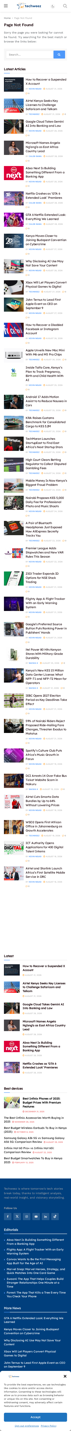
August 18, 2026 (53, 856)
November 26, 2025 (24, 1122)
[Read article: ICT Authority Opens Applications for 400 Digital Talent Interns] (14, 848)
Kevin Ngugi (35, 89)
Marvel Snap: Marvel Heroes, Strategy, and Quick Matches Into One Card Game (36, 1271)
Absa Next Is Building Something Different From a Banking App (45, 172)
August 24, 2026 (52, 473)
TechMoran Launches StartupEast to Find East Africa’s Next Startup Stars (44, 443)
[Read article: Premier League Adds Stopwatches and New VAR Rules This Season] (14, 553)
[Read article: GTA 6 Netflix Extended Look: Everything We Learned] (14, 220)
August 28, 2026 (54, 131)
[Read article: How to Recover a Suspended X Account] (14, 84)
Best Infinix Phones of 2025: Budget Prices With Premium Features (42, 1102)
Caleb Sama (35, 156)
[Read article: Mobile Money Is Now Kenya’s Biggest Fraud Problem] (14, 485)
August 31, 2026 (53, 89)
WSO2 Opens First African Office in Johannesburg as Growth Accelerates (44, 826)
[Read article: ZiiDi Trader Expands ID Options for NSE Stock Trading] (14, 578)
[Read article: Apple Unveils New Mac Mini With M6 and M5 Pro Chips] (14, 355)
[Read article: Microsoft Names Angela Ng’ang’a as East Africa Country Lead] (14, 148)
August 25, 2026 (54, 385)
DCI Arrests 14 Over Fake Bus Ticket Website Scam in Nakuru (46, 780)
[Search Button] (65, 6)
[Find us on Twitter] (17, 1216)
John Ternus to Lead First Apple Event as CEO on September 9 (43, 304)
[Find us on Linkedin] (45, 1216)
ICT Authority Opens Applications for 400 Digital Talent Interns (44, 847)
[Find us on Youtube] (36, 1216)
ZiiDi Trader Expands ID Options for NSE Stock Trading (42, 578)
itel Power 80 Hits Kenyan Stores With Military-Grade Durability (44, 654)
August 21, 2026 (53, 587)
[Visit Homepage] (29, 6)
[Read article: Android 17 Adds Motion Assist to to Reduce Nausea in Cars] (14, 402)
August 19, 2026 (53, 764)
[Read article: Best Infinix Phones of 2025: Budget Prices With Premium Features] (12, 1102)
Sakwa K (33, 663)
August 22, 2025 (43, 1152)
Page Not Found (23, 18)
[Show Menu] (6, 6)
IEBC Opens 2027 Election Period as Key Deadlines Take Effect (46, 700)
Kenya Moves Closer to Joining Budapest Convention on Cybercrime (46, 240)
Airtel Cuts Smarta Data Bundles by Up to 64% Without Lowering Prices (42, 801)
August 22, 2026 (54, 562)
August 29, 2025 (54, 1142)
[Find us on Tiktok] (55, 1216)
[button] (65, 1376)
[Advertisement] (35, 920)
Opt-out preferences (27, 1425)
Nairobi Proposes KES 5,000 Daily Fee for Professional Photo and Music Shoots (45, 502)
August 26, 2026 (54, 338)
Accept (35, 1417)
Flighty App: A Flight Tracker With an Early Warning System (45, 603)
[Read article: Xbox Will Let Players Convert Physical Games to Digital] (14, 287)
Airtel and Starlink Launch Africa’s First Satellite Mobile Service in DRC (45, 872)
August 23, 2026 (52, 541)
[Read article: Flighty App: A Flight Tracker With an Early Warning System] (14, 604)
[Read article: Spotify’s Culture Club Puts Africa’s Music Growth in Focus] (14, 755)
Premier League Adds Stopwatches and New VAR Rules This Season (45, 552)
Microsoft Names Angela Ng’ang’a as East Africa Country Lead (43, 147)
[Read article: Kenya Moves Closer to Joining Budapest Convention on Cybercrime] (14, 241)
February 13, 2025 (24, 1162)
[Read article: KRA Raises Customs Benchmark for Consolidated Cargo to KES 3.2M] (14, 423)
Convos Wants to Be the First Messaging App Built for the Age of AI (34, 1261)
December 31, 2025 (34, 1111)
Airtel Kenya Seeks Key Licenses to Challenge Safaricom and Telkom (42, 105)
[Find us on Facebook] (7, 1216)
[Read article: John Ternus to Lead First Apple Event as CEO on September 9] (14, 305)
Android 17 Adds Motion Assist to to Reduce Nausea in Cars (46, 401)
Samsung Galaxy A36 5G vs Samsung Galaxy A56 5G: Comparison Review (34, 1140)
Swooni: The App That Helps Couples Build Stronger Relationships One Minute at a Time (35, 1282)
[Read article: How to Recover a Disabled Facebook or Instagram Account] (14, 330)
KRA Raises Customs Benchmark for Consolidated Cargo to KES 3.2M (45, 422)
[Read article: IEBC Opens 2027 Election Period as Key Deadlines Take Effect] (14, 700)
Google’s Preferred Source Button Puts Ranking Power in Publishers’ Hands (46, 628)
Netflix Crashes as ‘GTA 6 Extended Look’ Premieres (40, 1065)
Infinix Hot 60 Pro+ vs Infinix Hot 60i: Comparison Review (29, 1150)
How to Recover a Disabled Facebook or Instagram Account (44, 329)
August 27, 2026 (53, 249)
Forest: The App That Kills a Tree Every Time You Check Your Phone (36, 1294)
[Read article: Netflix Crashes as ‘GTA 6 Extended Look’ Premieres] (14, 198)
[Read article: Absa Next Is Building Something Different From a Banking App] (14, 173)
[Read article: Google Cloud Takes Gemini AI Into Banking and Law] (14, 126)
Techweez (34, 114)
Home (7, 18)
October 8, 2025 (25, 1132)
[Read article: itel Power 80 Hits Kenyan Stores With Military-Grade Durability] (14, 654)
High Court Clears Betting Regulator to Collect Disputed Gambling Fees (46, 464)
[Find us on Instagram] (26, 1216)
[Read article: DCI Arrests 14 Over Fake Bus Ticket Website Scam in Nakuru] (14, 781)
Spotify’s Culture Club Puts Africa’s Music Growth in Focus (44, 755)
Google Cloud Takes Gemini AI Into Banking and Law (43, 1006)
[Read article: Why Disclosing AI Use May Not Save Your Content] (14, 266)
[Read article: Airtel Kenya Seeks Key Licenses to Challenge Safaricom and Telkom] (14, 106)
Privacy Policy (48, 1425)
